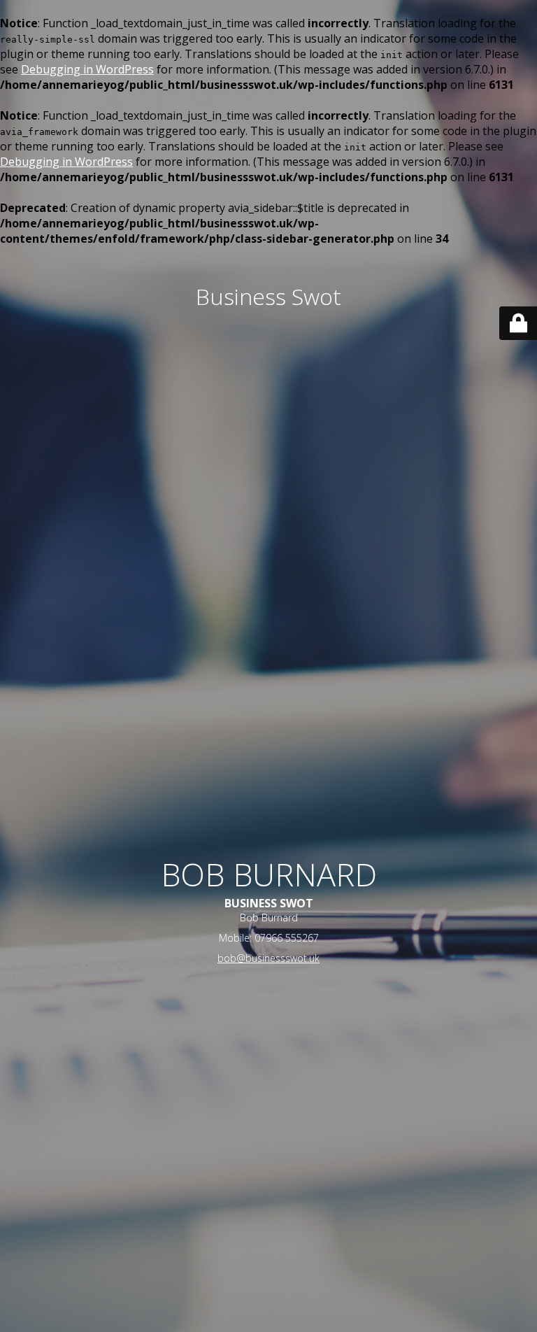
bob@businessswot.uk (268, 958)
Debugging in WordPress (87, 69)
